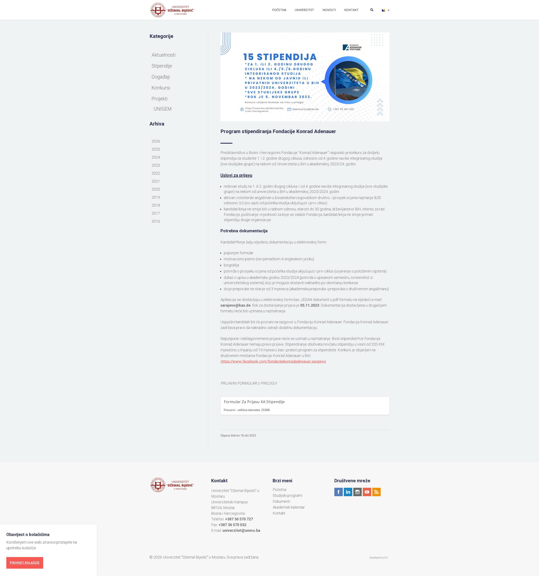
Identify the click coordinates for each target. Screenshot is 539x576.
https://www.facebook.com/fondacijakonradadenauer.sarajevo (273, 361)
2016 (156, 221)
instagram (357, 492)
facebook (338, 492)
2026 (156, 141)
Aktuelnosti (164, 55)
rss (376, 492)
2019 (156, 197)
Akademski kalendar (289, 507)
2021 (156, 181)
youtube (367, 492)
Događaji (161, 77)
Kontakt (351, 10)
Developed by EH (379, 557)
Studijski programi (287, 495)
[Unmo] (177, 10)
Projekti (160, 99)
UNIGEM (163, 109)
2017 (156, 213)
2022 (156, 173)
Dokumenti (281, 501)
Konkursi (161, 88)
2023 (156, 165)
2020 (156, 189)
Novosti (329, 10)
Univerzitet (304, 10)
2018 (156, 205)
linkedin (348, 492)
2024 (156, 157)
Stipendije (162, 66)
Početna (279, 10)
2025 (156, 149)
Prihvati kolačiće (25, 562)
